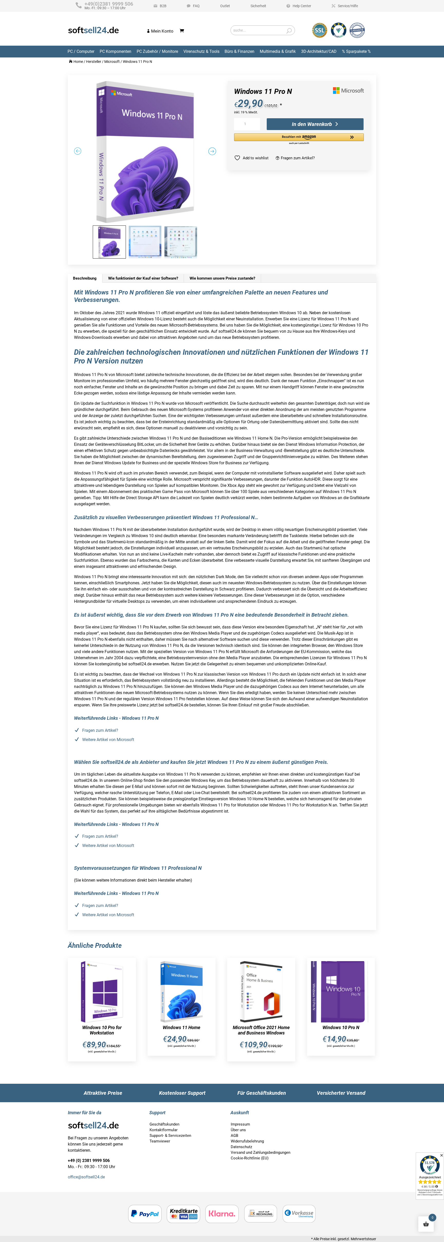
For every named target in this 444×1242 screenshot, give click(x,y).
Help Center (302, 6)
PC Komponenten (115, 51)
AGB (234, 1135)
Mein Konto (162, 31)
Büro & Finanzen (239, 51)
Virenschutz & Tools (201, 51)
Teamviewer (160, 1141)
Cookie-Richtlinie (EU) (250, 1158)
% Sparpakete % (356, 51)
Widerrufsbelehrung (247, 1141)
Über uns (238, 1130)
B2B (163, 6)
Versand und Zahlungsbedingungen (260, 1152)
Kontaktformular (164, 1130)
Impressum (240, 1124)
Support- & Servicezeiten (170, 1135)
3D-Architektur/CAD (319, 51)
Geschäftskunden (164, 1124)
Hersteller (93, 62)
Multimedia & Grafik (278, 51)
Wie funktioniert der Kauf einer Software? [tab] (143, 278)
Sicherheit (258, 6)
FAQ (196, 6)
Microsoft (112, 62)
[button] (299, 139)
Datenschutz (241, 1147)
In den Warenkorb (312, 124)
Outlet (225, 6)
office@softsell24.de (86, 1177)
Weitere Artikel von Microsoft (108, 739)
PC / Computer (81, 51)
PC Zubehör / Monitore (157, 51)
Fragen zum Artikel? (298, 158)
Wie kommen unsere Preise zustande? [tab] (222, 278)
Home (78, 62)
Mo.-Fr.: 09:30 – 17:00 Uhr (109, 6)
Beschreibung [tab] (85, 278)
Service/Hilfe (348, 6)
